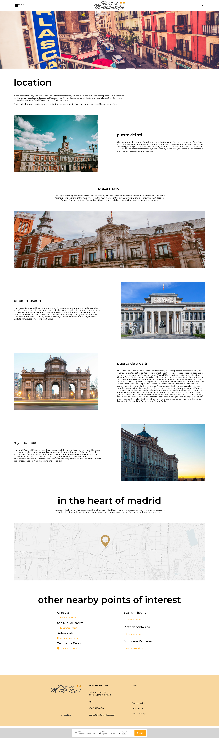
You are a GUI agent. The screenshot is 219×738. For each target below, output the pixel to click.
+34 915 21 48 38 (96, 708)
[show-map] (109, 551)
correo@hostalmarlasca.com (102, 715)
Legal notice (137, 708)
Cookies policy (138, 703)
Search (140, 733)
